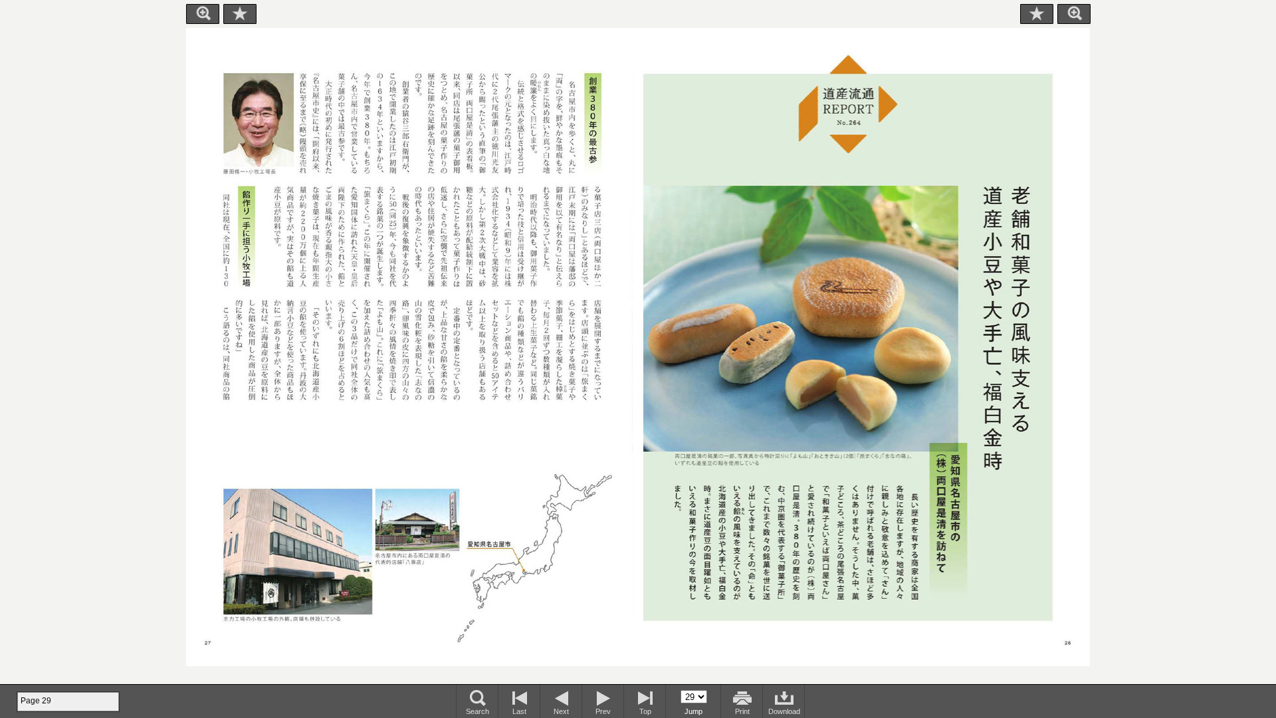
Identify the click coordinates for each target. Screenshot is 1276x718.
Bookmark (240, 14)
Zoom (202, 14)
